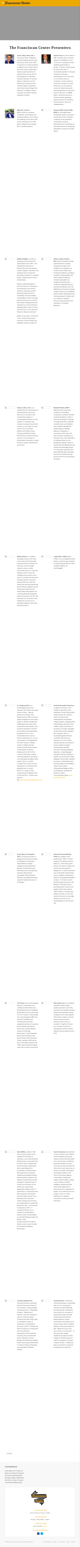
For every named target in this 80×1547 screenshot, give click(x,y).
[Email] (18, 1453)
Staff (68, 1542)
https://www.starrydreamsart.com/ (31, 780)
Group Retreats (48, 1542)
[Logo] (16, 3)
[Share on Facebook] (15, 1453)
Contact (73, 1542)
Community (62, 1542)
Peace (55, 1542)
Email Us (44, 1526)
